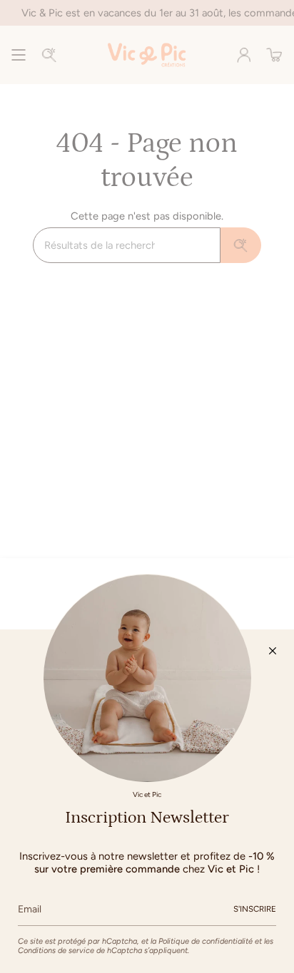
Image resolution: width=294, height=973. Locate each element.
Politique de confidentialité (205, 941)
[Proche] (272, 651)
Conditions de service (56, 950)
